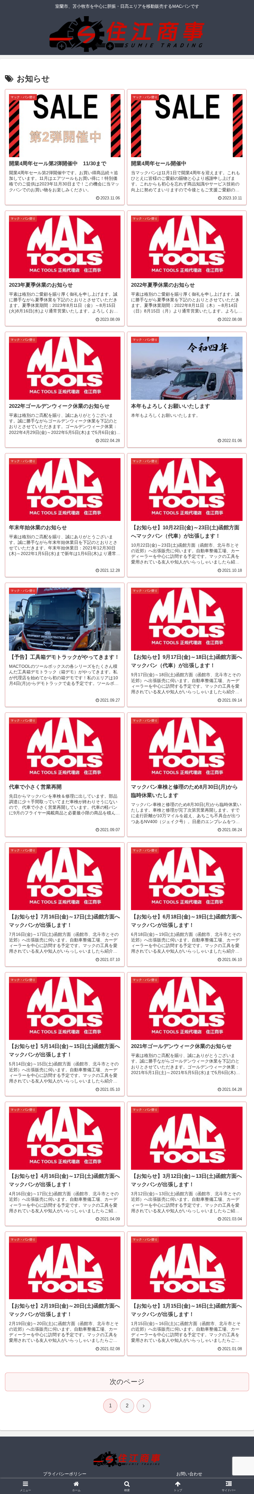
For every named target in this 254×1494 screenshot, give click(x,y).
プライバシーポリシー (64, 1473)
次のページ (127, 1382)
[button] (235, 1056)
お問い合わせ (189, 1473)
